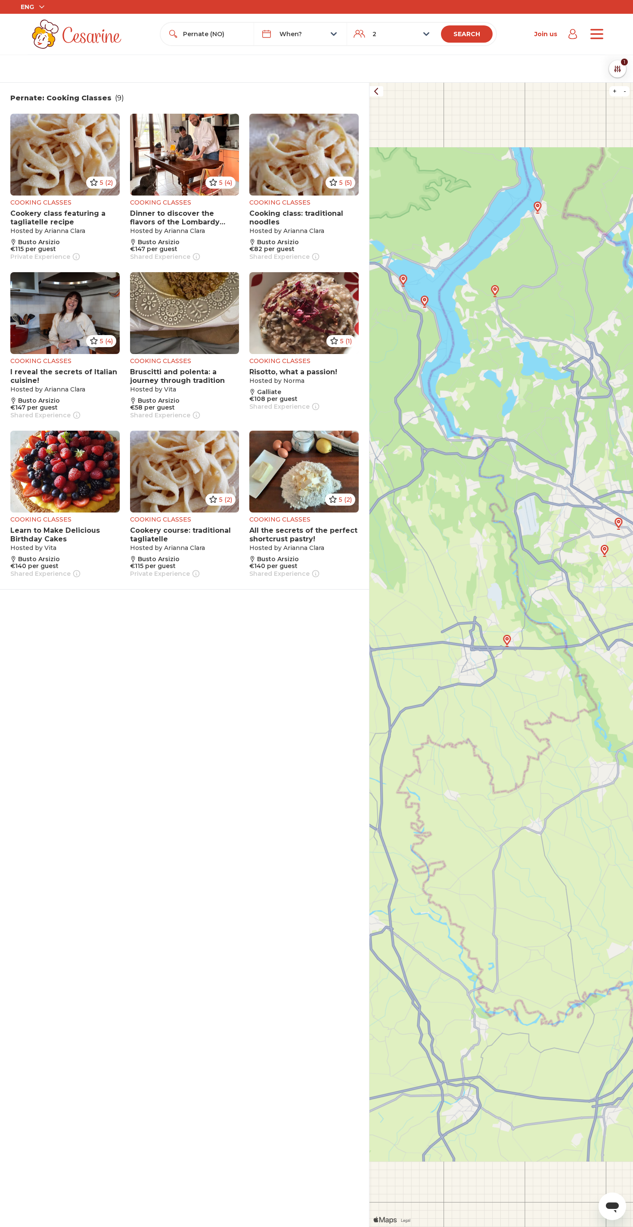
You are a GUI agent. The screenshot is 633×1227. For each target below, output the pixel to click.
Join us (545, 34)
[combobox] (214, 34)
